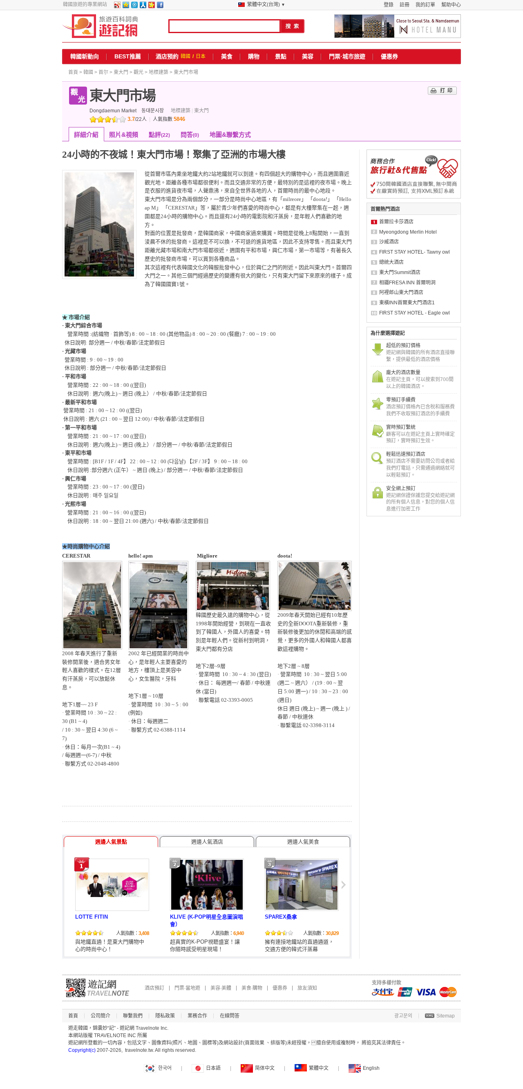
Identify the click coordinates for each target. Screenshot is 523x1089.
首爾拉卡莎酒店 (396, 222)
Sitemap (445, 1015)
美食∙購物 (251, 988)
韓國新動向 (84, 56)
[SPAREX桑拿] (302, 908)
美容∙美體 (220, 988)
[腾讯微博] (134, 6)
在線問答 (229, 1016)
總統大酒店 (391, 262)
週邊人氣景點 (111, 842)
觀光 (138, 72)
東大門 (121, 72)
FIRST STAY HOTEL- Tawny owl (414, 252)
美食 (226, 56)
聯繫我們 (133, 1016)
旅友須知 (307, 988)
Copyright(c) (82, 1050)
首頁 (73, 72)
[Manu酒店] (397, 26)
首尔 (103, 72)
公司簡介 (100, 1016)
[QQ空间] (125, 6)
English (371, 1068)
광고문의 (403, 1015)
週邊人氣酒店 (207, 842)
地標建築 (158, 72)
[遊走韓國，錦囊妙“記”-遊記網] (100, 26)
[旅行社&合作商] (414, 197)
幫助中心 (451, 5)
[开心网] (151, 6)
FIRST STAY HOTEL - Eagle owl (414, 313)
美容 (307, 56)
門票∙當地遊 (187, 988)
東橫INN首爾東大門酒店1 (407, 303)
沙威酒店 (389, 242)
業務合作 (197, 1016)
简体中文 (265, 1068)
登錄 (388, 5)
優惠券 (389, 56)
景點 (280, 56)
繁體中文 (319, 1068)
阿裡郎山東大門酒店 (401, 292)
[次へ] (344, 905)
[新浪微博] (117, 6)
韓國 (185, 56)
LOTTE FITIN (91, 917)
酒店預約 (167, 56)
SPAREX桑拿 (281, 917)
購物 (253, 56)
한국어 (165, 1068)
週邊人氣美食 (303, 842)
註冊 (404, 5)
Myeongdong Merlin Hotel (408, 232)
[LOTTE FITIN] (112, 895)
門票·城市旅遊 (347, 56)
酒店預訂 (154, 988)
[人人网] (142, 6)
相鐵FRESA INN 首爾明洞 (407, 283)
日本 (201, 56)
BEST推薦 (127, 56)
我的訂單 (425, 5)
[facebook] (159, 6)
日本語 (213, 1068)
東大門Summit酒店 (399, 272)
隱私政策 (165, 1016)
